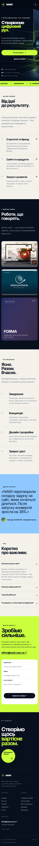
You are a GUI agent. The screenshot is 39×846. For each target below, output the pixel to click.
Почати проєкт (19, 52)
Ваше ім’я (7, 662)
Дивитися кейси (19, 59)
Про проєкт (8, 680)
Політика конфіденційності (8, 842)
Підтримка (24, 810)
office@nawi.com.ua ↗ (14, 652)
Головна (4, 798)
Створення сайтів (27, 798)
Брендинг (24, 807)
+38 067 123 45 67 (7, 825)
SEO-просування (26, 804)
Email (6, 671)
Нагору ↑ (35, 839)
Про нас (4, 801)
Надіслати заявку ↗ (19, 696)
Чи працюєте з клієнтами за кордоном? (19, 603)
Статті (3, 810)
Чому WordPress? (19, 595)
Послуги (4, 804)
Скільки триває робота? (19, 587)
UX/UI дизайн (25, 801)
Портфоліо (4, 807)
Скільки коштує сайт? (19, 564)
